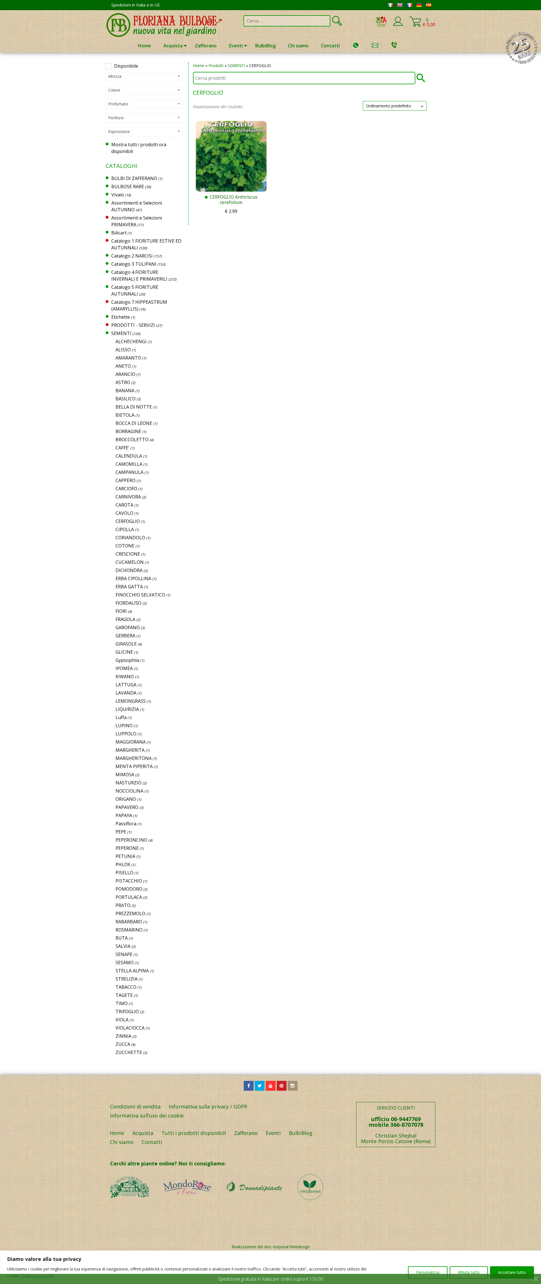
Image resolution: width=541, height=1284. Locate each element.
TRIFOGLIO (127, 1011)
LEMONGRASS (131, 701)
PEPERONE (127, 848)
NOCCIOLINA (129, 791)
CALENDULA (129, 456)
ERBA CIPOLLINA (133, 578)
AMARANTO (128, 358)
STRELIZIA (127, 979)
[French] (409, 5)
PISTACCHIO (129, 881)
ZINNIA (123, 1036)
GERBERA (125, 636)
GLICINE (124, 652)
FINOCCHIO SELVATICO (140, 595)
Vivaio (117, 195)
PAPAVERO (127, 807)
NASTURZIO (128, 783)
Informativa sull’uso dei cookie (147, 1115)
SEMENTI (236, 65)
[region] (270, 1267)
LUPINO (124, 725)
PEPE (121, 832)
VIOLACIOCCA (130, 1028)
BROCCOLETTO (132, 439)
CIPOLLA (125, 529)
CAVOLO (124, 513)
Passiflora (126, 823)
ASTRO (123, 382)
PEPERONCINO (131, 840)
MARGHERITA (130, 750)
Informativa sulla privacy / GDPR (208, 1106)
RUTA (122, 938)
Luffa (121, 717)
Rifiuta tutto (469, 1272)
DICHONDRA (129, 570)
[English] (400, 5)
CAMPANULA (129, 472)
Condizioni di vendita (135, 1106)
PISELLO (124, 873)
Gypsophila (127, 660)
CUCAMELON (130, 562)
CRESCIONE (128, 554)
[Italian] (390, 5)
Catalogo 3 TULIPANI (133, 264)
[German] (419, 5)
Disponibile (126, 66)
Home (144, 46)
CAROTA (124, 505)
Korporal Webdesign (291, 1246)
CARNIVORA (128, 497)
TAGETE (124, 995)
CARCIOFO (126, 488)
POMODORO (129, 889)
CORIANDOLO (130, 538)
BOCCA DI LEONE (134, 423)
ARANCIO (125, 374)
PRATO (123, 905)
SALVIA (123, 946)
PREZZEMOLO (130, 913)
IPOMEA (124, 668)
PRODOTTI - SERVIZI (133, 325)
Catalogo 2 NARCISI (132, 256)
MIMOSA (125, 774)
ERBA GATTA (129, 587)
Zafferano (206, 46)
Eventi (236, 46)
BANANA (125, 390)
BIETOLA (125, 415)
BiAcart (119, 233)
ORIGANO (126, 799)
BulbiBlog (265, 46)
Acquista (173, 46)
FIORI (121, 611)
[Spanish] (428, 5)
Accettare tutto (512, 1272)
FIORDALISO (128, 603)
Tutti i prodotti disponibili (193, 1133)
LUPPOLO (126, 734)
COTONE (125, 546)
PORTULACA (129, 897)
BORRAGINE (128, 431)
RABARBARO (129, 922)
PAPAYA (124, 815)
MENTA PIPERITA (134, 766)
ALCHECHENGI (131, 341)
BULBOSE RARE (127, 186)
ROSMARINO (129, 930)
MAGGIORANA (131, 742)
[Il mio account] (397, 25)
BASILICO (126, 399)
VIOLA (122, 1020)
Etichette (120, 317)
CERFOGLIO (128, 521)
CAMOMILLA (129, 464)
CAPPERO (126, 480)
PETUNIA (125, 856)
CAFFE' (122, 448)
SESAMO (125, 962)
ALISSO (123, 350)
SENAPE (124, 954)
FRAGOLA (125, 619)
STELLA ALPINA (132, 971)
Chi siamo (298, 46)
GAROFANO (128, 627)
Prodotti (216, 65)
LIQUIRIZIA (127, 709)
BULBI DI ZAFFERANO (134, 178)
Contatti (330, 46)
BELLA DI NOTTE (134, 407)
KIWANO (125, 676)
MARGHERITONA (134, 758)
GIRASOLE (126, 644)
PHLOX (123, 864)
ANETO (123, 366)
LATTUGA (126, 685)
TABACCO (126, 987)
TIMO (122, 1003)
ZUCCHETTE (129, 1052)
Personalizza (427, 1272)
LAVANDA (126, 693)
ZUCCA (123, 1044)
